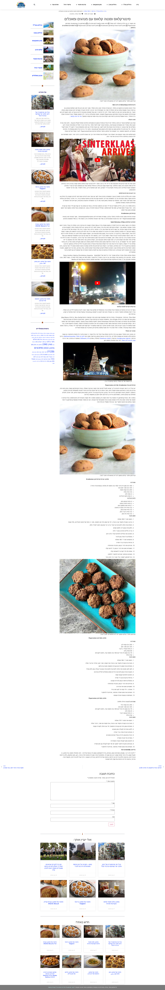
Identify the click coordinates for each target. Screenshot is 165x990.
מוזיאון (39, 344)
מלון (33, 344)
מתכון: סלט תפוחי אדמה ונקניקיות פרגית (42, 150)
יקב (44, 341)
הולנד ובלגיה (87, 11)
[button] (34, 4)
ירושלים (38, 341)
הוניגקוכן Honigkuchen (124, 338)
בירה (43, 335)
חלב (36, 337)
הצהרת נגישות (52, 987)
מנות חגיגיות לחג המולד (128, 340)
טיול (39, 339)
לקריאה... (42, 126)
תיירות (43, 361)
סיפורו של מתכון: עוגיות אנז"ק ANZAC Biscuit (42, 225)
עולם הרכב (38, 50)
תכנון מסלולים (37, 75)
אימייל (112, 810)
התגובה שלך (110, 781)
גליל (52, 337)
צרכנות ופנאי (82, 5)
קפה (38, 357)
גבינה (33, 335)
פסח (50, 354)
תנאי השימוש (70, 987)
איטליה (40, 333)
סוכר (44, 352)
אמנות (49, 335)
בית (137, 5)
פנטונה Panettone (105, 338)
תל (38, 361)
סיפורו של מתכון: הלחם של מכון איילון (71, 973)
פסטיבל (44, 354)
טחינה (45, 339)
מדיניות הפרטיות (61, 987)
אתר (113, 817)
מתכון (48, 348)
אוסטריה (46, 333)
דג (44, 337)
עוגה (39, 352)
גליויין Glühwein (85, 338)
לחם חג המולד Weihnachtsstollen (74, 336)
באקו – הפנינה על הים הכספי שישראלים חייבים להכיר (82, 865)
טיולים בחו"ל (127, 5)
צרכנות (37, 354)
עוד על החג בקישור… (75, 116)
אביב (52, 333)
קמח (43, 357)
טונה (50, 339)
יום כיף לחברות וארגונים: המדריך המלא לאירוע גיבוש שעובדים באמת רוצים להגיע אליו (53, 867)
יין (49, 342)
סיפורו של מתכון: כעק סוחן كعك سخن (42, 262)
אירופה (93, 11)
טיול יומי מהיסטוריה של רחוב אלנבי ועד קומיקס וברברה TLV (42, 114)
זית (40, 337)
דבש (48, 337)
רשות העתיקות (45, 359)
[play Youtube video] (97, 160)
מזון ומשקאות (97, 5)
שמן (49, 361)
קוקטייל (49, 357)
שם (113, 803)
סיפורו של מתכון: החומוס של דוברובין (42, 299)
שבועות (38, 359)
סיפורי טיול (67, 5)
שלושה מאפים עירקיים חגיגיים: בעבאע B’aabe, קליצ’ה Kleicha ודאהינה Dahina (50, 974)
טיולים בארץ (112, 5)
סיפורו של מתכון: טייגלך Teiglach (42, 187)
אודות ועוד (55, 5)
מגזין (47, 344)
